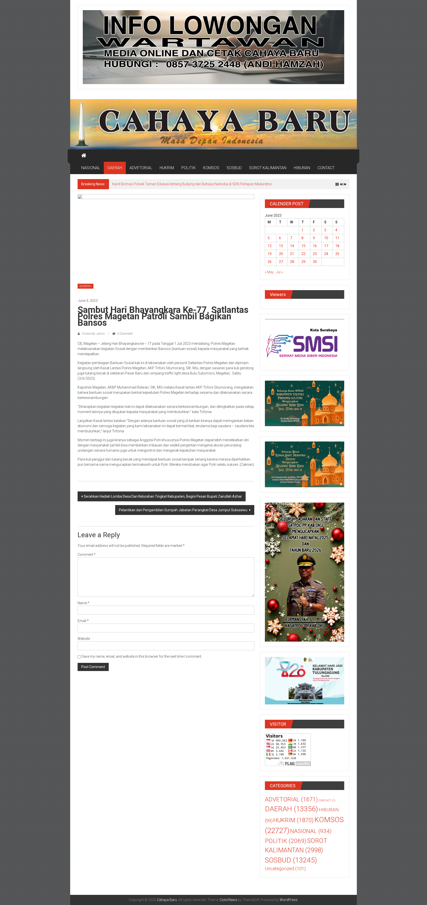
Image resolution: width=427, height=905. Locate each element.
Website (84, 639)
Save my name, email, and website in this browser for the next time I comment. (142, 656)
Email (83, 621)
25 (337, 254)
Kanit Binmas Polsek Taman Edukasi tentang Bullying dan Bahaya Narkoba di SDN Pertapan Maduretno (192, 184)
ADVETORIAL (140, 167)
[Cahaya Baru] (84, 155)
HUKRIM (167, 167)
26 (270, 262)
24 (326, 254)
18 (337, 246)
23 (315, 254)
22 (303, 254)
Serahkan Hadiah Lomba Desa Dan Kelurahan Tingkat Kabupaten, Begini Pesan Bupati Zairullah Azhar (163, 496)
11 (337, 238)
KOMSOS (211, 167)
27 (281, 262)
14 (292, 246)
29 (303, 262)
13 (281, 246)
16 (315, 246)
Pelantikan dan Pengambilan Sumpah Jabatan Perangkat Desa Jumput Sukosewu (183, 510)
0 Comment (125, 333)
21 (292, 254)
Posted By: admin (93, 333)
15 (303, 246)
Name (83, 603)
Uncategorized (285, 868)
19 (270, 254)
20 (281, 254)
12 (270, 246)
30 (315, 262)
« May (269, 272)
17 (326, 246)
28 (292, 262)
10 (326, 238)
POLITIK (188, 167)
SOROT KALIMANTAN (267, 167)
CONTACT (326, 167)
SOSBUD (234, 167)
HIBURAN (302, 167)
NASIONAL (90, 167)
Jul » (279, 272)
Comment (87, 555)
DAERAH (114, 167)
